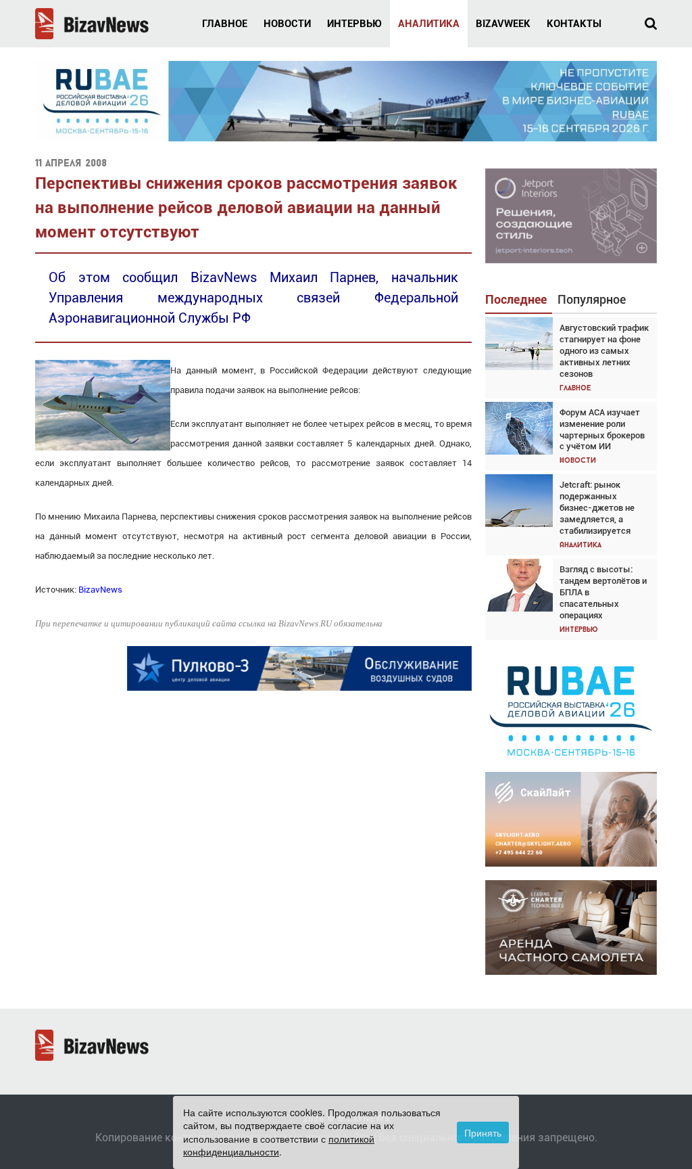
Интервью (354, 24)
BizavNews (100, 589)
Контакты (574, 24)
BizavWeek (503, 24)
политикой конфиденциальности (278, 1145)
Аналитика (429, 24)
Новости (287, 24)
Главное (224, 24)
